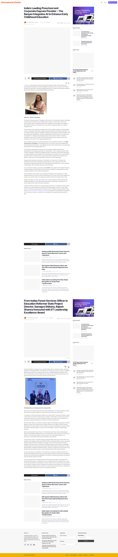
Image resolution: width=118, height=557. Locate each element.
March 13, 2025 (84, 45)
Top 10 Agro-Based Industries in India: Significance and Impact (80, 71)
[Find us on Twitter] (28, 545)
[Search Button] (101, 2)
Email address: (81, 535)
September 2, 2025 (44, 317)
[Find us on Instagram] (31, 545)
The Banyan (26, 85)
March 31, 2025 (84, 38)
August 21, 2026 (55, 257)
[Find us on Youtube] (34, 545)
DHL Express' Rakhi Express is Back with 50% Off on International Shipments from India (55, 267)
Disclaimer (86, 555)
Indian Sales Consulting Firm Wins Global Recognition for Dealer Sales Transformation (55, 281)
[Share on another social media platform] (68, 78)
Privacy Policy (91, 555)
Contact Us (81, 555)
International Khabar (11, 2)
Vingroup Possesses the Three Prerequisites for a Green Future (86, 42)
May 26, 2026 (42, 22)
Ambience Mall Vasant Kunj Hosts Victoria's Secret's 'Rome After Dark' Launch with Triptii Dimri (56, 253)
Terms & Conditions (74, 555)
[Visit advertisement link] (83, 15)
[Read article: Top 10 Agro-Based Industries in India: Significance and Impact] (83, 60)
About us (67, 555)
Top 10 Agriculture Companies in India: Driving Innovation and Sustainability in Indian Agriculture (87, 34)
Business (48, 22)
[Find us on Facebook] (25, 545)
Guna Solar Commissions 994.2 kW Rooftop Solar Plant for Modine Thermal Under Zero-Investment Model (85, 79)
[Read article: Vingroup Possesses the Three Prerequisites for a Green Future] (76, 43)
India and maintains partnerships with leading (37, 190)
